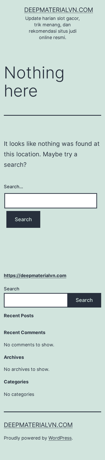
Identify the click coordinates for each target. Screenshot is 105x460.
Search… (13, 186)
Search (11, 288)
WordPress (60, 438)
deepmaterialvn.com (58, 10)
